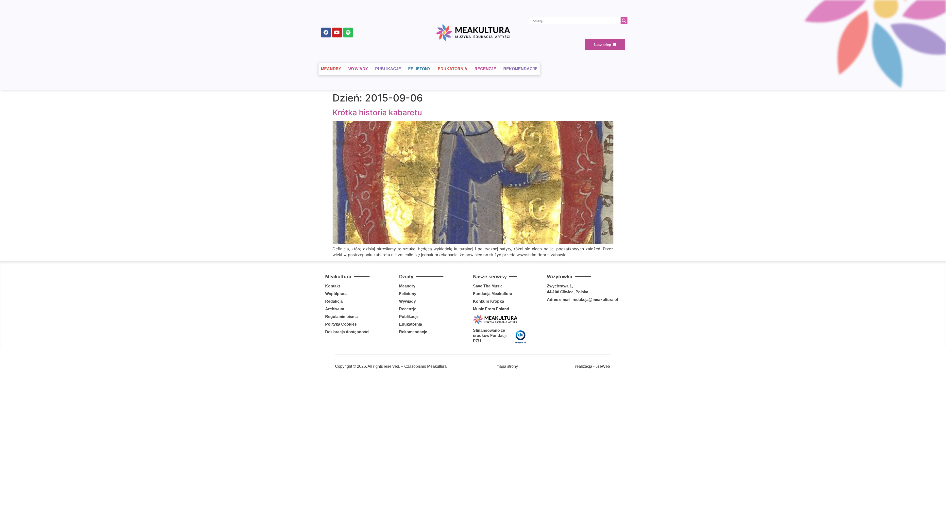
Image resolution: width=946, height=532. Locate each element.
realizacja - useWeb (592, 366)
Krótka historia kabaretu (377, 112)
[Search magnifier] (624, 20)
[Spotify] (348, 32)
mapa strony (507, 366)
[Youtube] (337, 32)
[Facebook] (326, 32)
